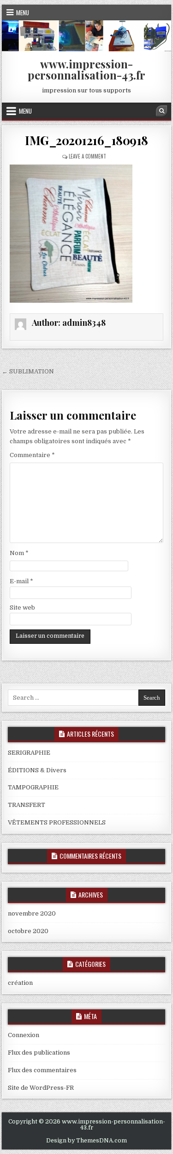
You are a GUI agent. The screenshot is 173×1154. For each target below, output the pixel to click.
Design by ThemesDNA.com (86, 1140)
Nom (19, 553)
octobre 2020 (28, 931)
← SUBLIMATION (28, 371)
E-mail (21, 581)
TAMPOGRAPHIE (33, 787)
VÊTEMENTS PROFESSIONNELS (57, 822)
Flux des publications (39, 1052)
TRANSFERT (26, 804)
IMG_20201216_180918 (86, 140)
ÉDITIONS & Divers (37, 770)
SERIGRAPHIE (29, 752)
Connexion (23, 1035)
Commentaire (32, 455)
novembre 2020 (32, 913)
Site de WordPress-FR (41, 1087)
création (20, 982)
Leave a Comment (87, 156)
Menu (22, 12)
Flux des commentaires (42, 1070)
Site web (22, 607)
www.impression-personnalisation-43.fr (86, 69)
